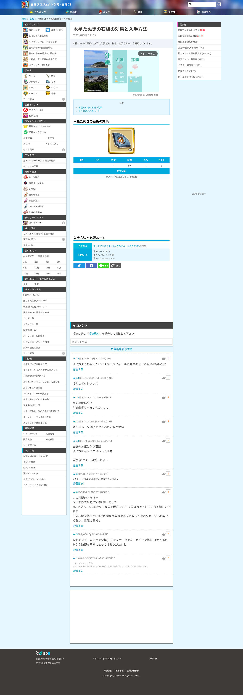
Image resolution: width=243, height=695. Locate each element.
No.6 (75, 491)
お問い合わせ (133, 670)
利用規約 (108, 670)
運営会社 (119, 670)
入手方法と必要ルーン (89, 110)
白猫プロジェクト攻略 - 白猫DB (51, 4)
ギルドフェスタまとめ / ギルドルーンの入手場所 (116, 245)
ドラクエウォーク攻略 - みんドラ (107, 658)
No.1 (75, 558)
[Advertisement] (121, 206)
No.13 (76, 377)
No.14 (76, 358)
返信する (78, 369)
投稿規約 (94, 333)
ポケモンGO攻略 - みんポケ (48, 662)
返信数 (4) (78, 483)
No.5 (75, 534)
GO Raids (153, 658)
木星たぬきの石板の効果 (90, 107)
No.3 (75, 473)
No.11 (76, 421)
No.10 (76, 440)
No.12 (76, 397)
